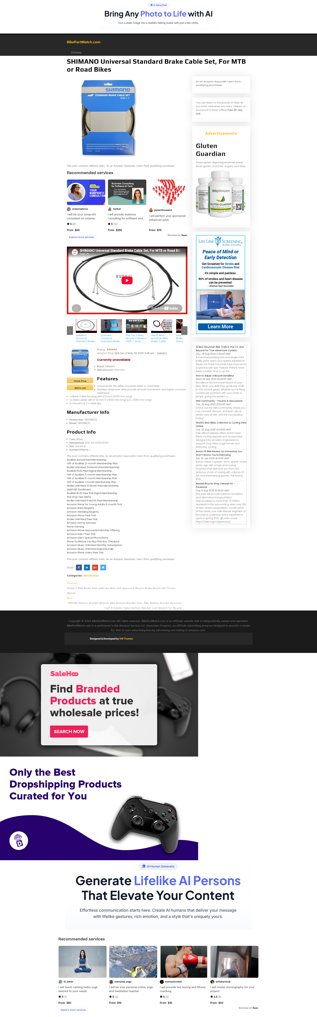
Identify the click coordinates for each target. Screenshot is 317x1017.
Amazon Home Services (81, 523)
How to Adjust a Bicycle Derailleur (215, 375)
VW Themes (126, 638)
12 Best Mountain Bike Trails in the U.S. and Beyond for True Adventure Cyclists (220, 348)
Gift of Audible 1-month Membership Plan (91, 482)
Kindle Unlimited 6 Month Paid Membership (92, 500)
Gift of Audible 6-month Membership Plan (92, 478)
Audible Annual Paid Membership (86, 459)
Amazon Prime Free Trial (81, 515)
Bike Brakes (91, 575)
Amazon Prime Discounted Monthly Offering (93, 530)
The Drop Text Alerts (79, 497)
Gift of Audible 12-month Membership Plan (92, 463)
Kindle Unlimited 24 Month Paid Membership (93, 467)
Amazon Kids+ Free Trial (81, 534)
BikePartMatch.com (83, 42)
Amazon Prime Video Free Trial (85, 552)
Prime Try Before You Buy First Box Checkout (93, 541)
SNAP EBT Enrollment (79, 489)
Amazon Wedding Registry (83, 511)
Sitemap (76, 52)
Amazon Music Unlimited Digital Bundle (90, 549)
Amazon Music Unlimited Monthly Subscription (94, 545)
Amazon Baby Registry (80, 508)
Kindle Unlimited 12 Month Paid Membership (93, 485)
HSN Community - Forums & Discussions (219, 401)
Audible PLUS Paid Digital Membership (89, 471)
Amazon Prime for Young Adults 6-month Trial (94, 504)
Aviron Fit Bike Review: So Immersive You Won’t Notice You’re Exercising (219, 453)
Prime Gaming (75, 526)
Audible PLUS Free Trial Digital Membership (92, 493)
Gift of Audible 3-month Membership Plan (92, 474)
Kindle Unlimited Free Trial (82, 519)
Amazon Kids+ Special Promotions (87, 537)
